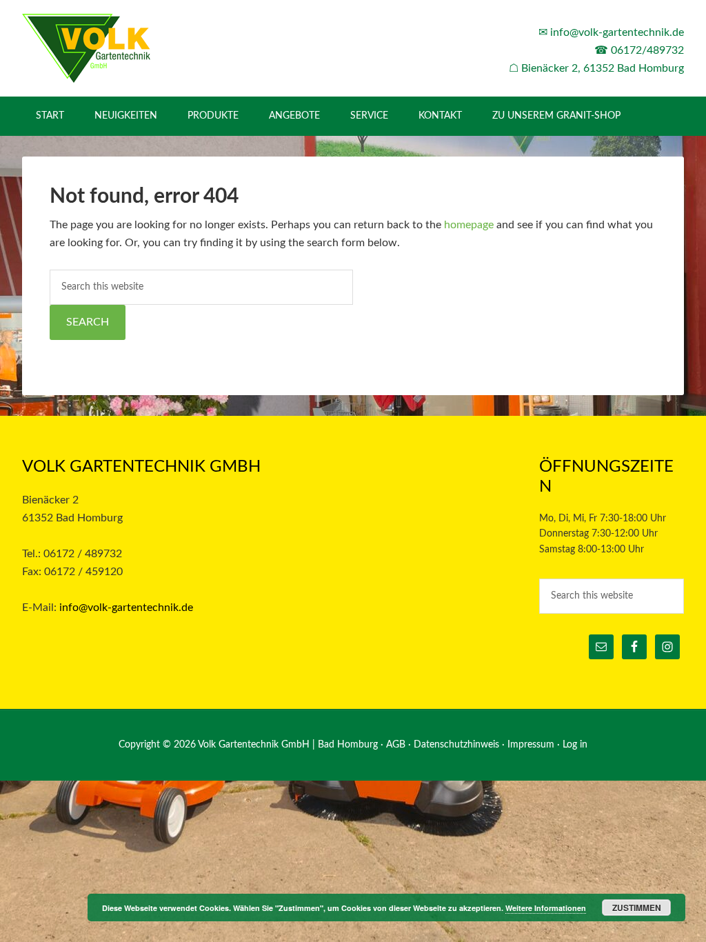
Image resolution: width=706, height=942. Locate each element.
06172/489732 (647, 50)
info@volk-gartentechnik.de (617, 32)
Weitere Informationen (545, 908)
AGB (395, 745)
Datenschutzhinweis (456, 745)
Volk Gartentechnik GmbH (139, 48)
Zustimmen (636, 907)
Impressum (530, 745)
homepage (469, 224)
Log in (575, 745)
